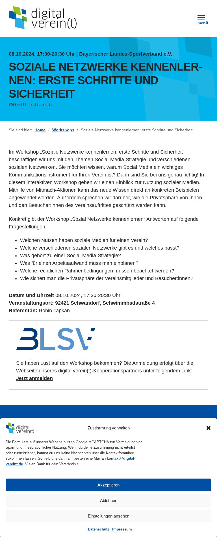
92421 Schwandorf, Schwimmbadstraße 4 (105, 303)
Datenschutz (98, 529)
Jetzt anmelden (34, 378)
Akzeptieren (108, 485)
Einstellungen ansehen (108, 516)
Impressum (122, 529)
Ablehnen (108, 500)
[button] (208, 428)
